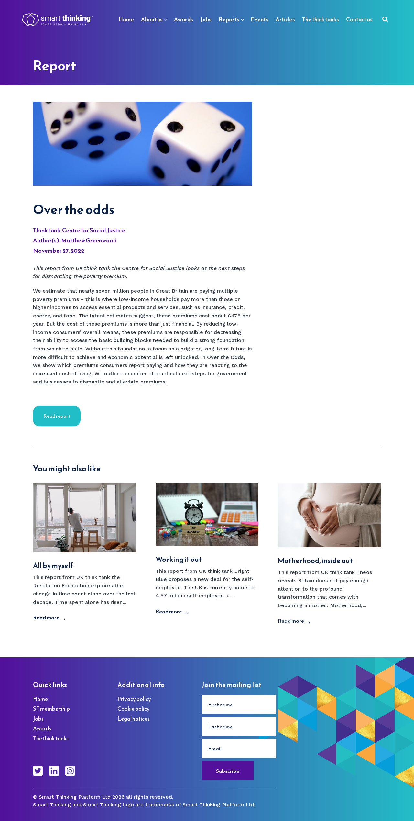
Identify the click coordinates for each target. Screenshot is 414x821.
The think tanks (320, 19)
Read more (46, 617)
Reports (229, 19)
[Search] (385, 19)
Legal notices (133, 719)
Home (126, 19)
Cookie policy (133, 709)
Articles (285, 19)
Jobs (206, 19)
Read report (56, 416)
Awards (183, 19)
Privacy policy (134, 699)
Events (259, 19)
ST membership (51, 709)
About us (152, 19)
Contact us (359, 19)
